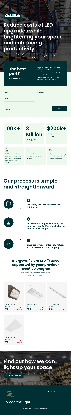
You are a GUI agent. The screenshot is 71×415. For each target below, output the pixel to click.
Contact (65, 392)
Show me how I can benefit (13, 375)
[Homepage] (23, 394)
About (50, 392)
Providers (57, 392)
